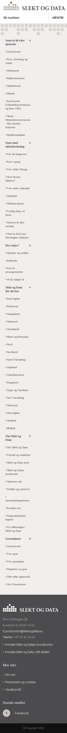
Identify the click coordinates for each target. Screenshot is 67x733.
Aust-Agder (13, 298)
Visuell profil (13, 689)
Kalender (11, 260)
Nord (9, 344)
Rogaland (12, 382)
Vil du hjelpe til (15, 279)
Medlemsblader (15, 134)
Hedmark (12, 321)
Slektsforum (13, 85)
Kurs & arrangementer (14, 270)
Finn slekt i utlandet (18, 188)
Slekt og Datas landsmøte (14, 472)
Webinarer (12, 70)
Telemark (12, 405)
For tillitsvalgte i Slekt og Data (15, 529)
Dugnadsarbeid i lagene (15, 517)
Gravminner (13, 51)
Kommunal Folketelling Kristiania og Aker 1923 (17, 105)
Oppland (11, 367)
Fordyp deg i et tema (15, 213)
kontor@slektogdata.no (27, 631)
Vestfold (11, 420)
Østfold (10, 428)
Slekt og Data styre (17, 462)
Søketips (11, 195)
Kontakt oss (13, 508)
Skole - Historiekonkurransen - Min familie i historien (18, 122)
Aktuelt (10, 93)
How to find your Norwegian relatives (17, 235)
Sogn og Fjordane (17, 390)
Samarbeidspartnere (17, 500)
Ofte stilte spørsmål (18, 576)
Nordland (12, 352)
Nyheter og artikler (17, 252)
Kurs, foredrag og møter (16, 61)
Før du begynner (16, 154)
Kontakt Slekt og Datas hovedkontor (29, 644)
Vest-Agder (13, 412)
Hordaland (12, 329)
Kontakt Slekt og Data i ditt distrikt (27, 652)
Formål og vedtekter (18, 454)
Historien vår (14, 481)
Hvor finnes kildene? (12, 178)
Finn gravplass (15, 561)
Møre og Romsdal (17, 336)
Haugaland (13, 313)
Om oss (10, 675)
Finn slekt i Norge (17, 169)
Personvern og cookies (20, 682)
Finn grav (12, 553)
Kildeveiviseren (15, 78)
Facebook (21, 713)
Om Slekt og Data (17, 447)
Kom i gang (13, 161)
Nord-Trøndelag (16, 359)
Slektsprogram (15, 203)
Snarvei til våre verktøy (14, 224)
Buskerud (12, 306)
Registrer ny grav (16, 569)
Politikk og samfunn (18, 489)
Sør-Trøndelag (15, 397)
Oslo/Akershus (15, 374)
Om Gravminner (16, 584)
